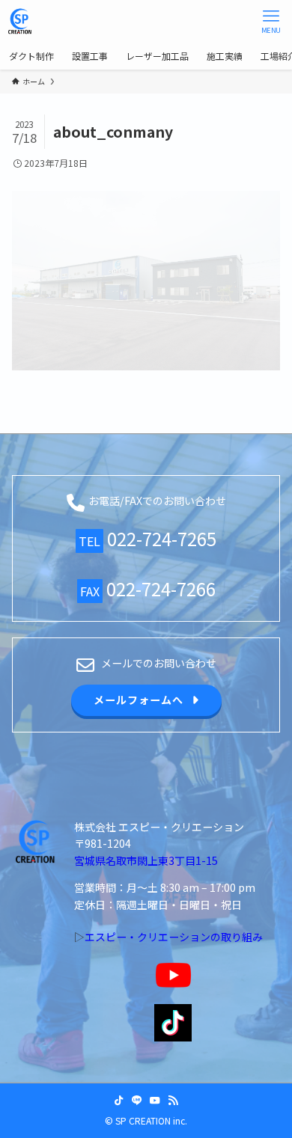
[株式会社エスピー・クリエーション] (20, 21)
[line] (137, 1100)
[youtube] (155, 1100)
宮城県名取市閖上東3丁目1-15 (146, 860)
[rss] (173, 1100)
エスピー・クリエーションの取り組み (174, 936)
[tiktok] (119, 1100)
